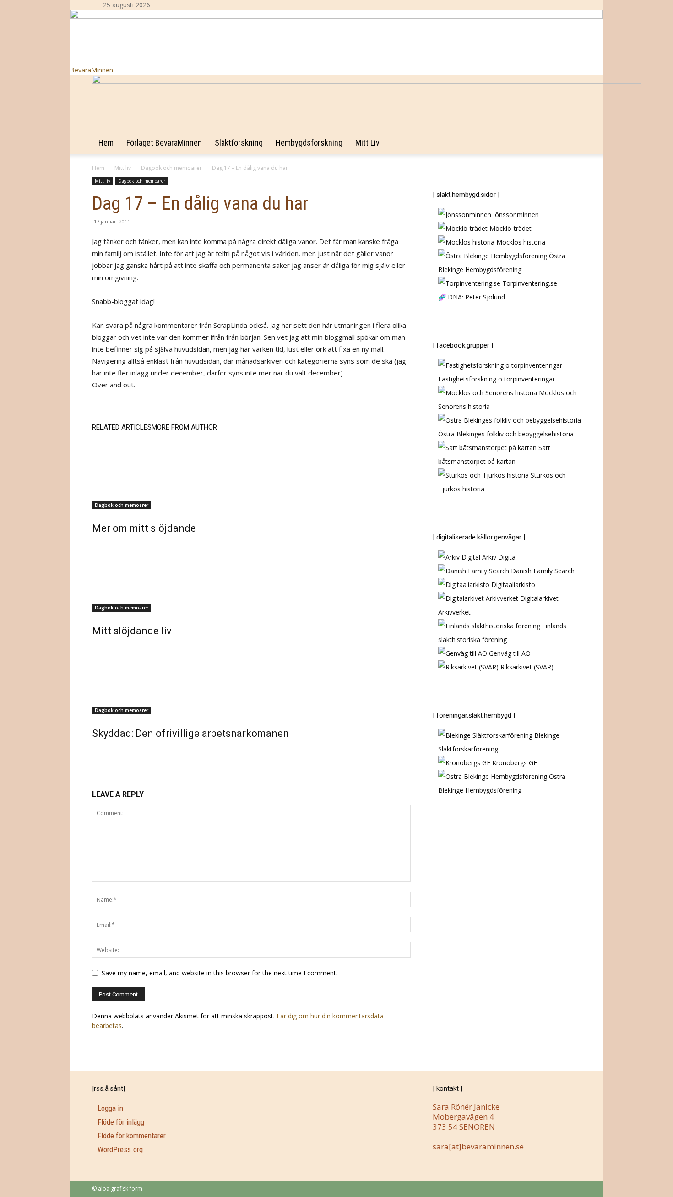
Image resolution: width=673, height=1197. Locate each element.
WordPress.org (120, 1149)
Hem (106, 142)
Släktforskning (239, 142)
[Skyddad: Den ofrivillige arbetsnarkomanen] (251, 680)
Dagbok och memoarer (171, 168)
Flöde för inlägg (121, 1121)
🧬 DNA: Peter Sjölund (471, 297)
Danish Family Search (542, 570)
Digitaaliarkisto (512, 584)
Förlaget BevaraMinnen (164, 142)
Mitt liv (367, 142)
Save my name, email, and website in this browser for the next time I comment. (219, 972)
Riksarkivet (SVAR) (526, 667)
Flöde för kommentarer (132, 1135)
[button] (570, 86)
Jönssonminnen (515, 214)
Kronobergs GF (513, 762)
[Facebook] (174, 4)
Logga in (110, 1108)
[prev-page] (97, 755)
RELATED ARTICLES (122, 427)
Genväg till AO (509, 653)
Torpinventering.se (528, 283)
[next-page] (112, 755)
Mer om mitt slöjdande (144, 528)
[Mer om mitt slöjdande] (251, 475)
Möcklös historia (519, 242)
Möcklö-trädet (510, 228)
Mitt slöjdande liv (132, 631)
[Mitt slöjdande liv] (251, 577)
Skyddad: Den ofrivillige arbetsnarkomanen (190, 733)
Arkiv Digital (498, 557)
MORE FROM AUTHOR (184, 427)
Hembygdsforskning (309, 142)
